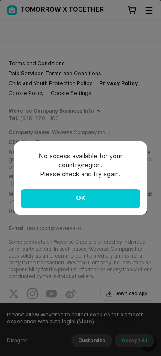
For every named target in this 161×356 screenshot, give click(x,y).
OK (80, 198)
